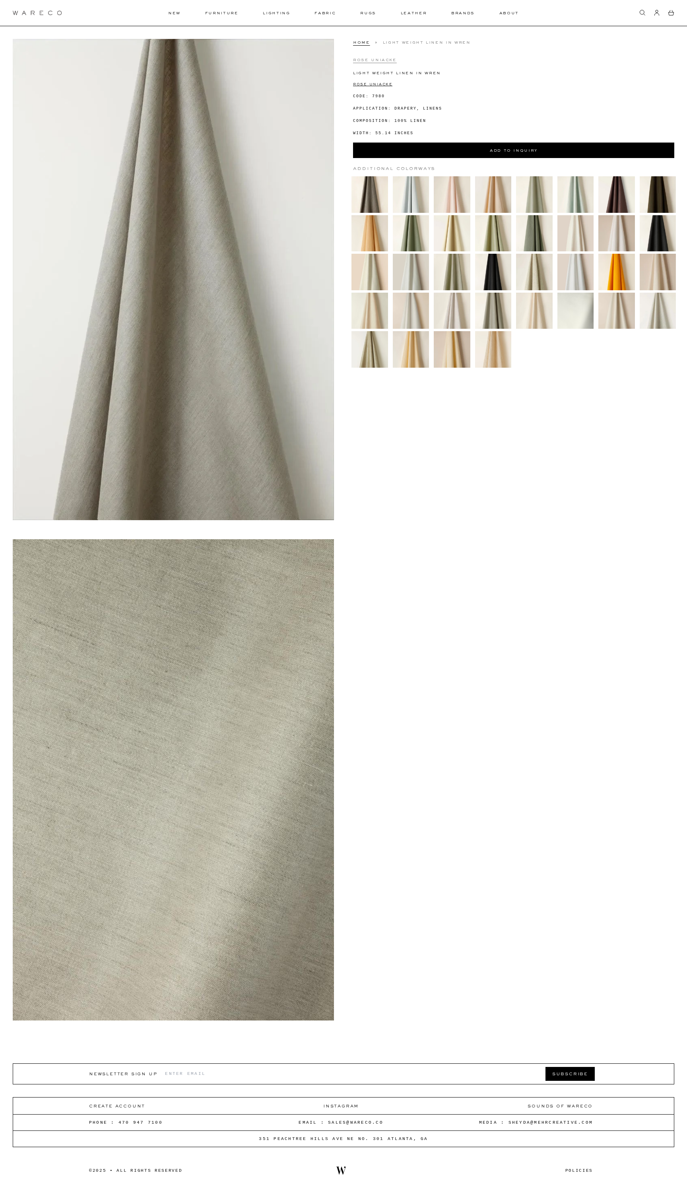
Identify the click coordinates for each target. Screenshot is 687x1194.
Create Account (117, 1106)
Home (361, 42)
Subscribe (570, 1073)
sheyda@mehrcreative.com (550, 1122)
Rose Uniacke (375, 59)
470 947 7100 (140, 1122)
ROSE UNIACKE (372, 83)
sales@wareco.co (355, 1122)
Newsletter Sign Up (123, 1073)
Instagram (341, 1106)
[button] (642, 13)
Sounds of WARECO (560, 1106)
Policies (579, 1170)
